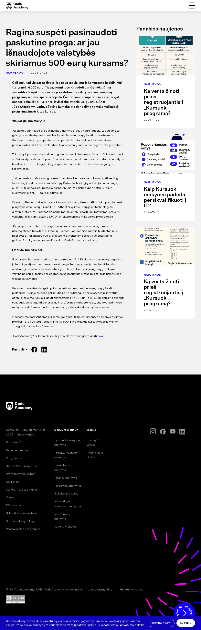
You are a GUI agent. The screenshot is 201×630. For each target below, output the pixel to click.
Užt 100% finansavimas (21, 466)
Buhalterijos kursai (66, 493)
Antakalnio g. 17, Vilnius (97, 455)
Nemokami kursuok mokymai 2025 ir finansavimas (25, 432)
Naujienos (14, 72)
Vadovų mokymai (65, 526)
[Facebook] (163, 431)
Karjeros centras (17, 450)
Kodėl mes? (14, 442)
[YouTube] (172, 431)
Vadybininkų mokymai (62, 516)
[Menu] (192, 5)
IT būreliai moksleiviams (21, 513)
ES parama (13, 505)
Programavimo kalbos (20, 474)
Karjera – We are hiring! (21, 489)
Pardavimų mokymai (67, 485)
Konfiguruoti (161, 623)
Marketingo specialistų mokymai (67, 503)
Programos (13, 458)
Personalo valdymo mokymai (67, 442)
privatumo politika (132, 625)
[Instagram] (153, 431)
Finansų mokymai (66, 478)
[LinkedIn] (182, 431)
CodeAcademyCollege (20, 521)
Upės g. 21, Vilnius (94, 442)
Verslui (10, 497)
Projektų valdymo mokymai (66, 455)
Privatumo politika (131, 589)
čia (100, 336)
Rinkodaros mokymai (62, 467)
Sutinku (185, 623)
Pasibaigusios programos (23, 529)
